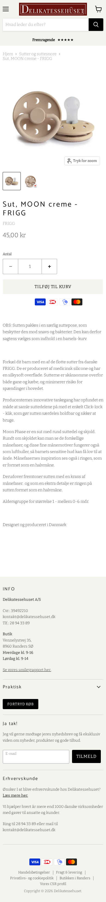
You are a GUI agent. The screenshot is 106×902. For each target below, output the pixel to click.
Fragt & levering (69, 872)
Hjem (8, 54)
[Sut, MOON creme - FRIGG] (11, 181)
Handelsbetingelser (34, 872)
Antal (7, 254)
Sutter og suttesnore (38, 54)
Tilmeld (86, 756)
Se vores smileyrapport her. (27, 670)
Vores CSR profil (53, 884)
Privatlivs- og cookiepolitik (32, 878)
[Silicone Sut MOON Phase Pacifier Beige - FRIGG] (30, 181)
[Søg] (96, 24)
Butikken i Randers (75, 878)
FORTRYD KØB (20, 704)
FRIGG (9, 223)
